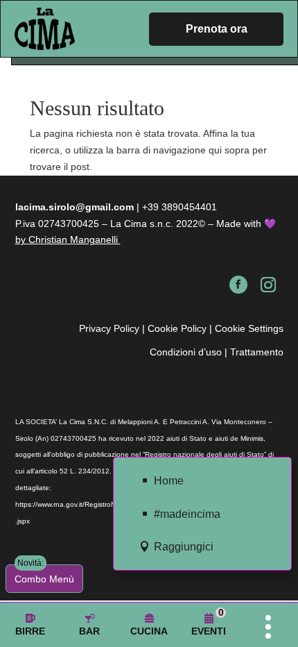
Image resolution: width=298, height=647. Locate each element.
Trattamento (256, 352)
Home (169, 481)
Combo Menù (44, 574)
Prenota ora (216, 29)
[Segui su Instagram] (268, 284)
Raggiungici (183, 547)
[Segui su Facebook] (238, 285)
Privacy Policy (109, 328)
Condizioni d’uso (186, 352)
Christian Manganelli (80, 239)
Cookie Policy (177, 328)
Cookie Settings (249, 328)
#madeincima (187, 514)
